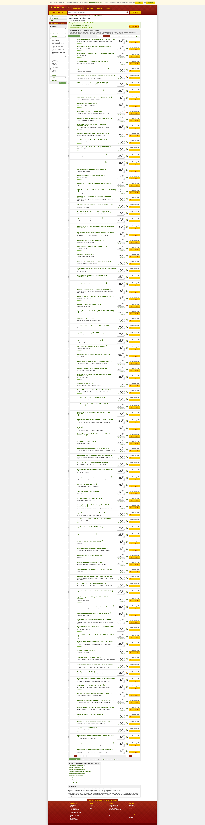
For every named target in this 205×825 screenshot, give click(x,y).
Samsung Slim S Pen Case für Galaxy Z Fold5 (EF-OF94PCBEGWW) (95, 641)
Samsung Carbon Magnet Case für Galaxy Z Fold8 (80, 771)
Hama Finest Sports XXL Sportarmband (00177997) (90, 162)
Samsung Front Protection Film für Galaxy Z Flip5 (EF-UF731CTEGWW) (96, 512)
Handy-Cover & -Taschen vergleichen (109, 759)
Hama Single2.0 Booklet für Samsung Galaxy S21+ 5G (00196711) (94, 455)
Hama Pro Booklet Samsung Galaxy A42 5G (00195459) (92, 448)
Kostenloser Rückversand (115, 809)
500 (133, 756)
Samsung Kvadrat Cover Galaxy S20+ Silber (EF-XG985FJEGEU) (94, 53)
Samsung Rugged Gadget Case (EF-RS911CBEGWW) (91, 548)
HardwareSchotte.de (72, 15)
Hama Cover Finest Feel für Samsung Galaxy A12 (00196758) (93, 721)
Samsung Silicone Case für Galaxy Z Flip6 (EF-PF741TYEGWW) (94, 389)
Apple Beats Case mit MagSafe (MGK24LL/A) (89, 304)
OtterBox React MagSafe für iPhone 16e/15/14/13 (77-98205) (93, 693)
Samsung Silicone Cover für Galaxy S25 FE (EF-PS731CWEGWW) (94, 569)
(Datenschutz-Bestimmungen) (95, 2)
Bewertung (129, 36)
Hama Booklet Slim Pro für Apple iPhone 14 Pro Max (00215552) (94, 289)
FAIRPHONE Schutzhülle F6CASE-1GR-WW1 (89, 714)
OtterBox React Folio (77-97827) (85, 383)
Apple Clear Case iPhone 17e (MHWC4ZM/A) (89, 340)
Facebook (131, 815)
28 (94, 756)
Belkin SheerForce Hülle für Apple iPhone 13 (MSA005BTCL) (93, 97)
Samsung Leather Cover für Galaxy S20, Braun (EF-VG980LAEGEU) (95, 469)
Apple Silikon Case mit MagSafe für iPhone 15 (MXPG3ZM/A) (93, 354)
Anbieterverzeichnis (113, 805)
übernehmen (63, 82)
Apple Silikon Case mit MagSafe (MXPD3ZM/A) (89, 332)
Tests (91, 808)
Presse (130, 808)
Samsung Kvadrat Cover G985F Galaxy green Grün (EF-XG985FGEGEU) (96, 268)
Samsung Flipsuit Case (74, 779)
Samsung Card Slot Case (74, 777)
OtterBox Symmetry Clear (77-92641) (80, 25)
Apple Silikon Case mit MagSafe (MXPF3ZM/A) (89, 240)
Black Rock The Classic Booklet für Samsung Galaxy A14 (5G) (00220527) (94, 197)
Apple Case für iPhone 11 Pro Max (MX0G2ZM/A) (90, 175)
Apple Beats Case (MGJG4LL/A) (85, 254)
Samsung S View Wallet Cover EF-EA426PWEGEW (90, 583)
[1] (121, 43)
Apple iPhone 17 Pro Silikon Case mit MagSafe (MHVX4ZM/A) (93, 118)
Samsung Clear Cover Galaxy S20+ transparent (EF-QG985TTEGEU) (95, 626)
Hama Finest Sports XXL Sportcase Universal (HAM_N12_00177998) (95, 735)
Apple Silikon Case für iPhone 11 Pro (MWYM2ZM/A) (91, 346)
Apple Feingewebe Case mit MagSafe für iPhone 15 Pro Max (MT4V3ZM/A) (93, 597)
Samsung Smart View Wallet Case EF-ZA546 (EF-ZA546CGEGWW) (94, 743)
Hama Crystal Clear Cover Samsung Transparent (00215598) (93, 361)
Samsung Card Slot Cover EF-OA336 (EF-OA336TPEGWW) (92, 462)
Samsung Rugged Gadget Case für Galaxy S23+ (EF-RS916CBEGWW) (96, 678)
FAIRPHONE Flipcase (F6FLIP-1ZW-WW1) (88, 491)
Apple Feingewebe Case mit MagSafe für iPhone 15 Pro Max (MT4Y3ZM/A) (93, 404)
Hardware (52, 15)
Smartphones (54, 18)
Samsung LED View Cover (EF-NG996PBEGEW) (89, 685)
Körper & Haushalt (74, 815)
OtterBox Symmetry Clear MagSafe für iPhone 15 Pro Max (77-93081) (95, 68)
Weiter (98, 756)
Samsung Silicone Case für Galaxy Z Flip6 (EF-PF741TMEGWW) (94, 707)
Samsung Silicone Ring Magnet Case (77, 765)
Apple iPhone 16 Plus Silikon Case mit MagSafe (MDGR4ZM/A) (94, 183)
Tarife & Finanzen (74, 819)
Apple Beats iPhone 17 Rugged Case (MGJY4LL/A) (91, 368)
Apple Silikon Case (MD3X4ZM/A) (86, 727)
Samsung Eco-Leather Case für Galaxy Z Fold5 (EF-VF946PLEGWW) (95, 310)
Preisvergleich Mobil (74, 809)
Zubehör (53, 20)
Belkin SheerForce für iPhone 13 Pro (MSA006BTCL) (91, 154)
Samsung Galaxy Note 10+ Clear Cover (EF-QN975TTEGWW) (93, 46)
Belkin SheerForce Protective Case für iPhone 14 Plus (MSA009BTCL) (96, 75)
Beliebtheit (106, 36)
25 (127, 756)
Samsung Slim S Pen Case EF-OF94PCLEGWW (89, 90)
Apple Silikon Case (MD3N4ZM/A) (86, 103)
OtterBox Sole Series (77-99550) (85, 318)
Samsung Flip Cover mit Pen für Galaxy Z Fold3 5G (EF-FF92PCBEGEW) (92, 125)
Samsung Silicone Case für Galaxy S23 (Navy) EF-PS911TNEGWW (95, 39)
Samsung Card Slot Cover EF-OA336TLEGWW (89, 111)
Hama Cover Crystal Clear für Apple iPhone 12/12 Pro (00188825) (94, 700)
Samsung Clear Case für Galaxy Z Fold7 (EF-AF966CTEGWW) (93, 477)
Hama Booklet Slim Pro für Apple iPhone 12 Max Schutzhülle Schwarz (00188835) (96, 227)
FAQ (110, 815)
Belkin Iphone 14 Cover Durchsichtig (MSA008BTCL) (91, 82)
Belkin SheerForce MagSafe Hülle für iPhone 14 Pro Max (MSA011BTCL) (96, 189)
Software (72, 814)
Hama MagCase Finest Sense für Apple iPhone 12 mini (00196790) (95, 419)
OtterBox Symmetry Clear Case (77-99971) (88, 498)
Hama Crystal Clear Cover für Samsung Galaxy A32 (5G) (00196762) (95, 749)
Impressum (131, 805)
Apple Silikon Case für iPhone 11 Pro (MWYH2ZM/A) (91, 246)
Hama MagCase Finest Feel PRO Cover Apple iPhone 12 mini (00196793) (93, 426)
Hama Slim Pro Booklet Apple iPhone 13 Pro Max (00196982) (93, 576)
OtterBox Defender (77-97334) (85, 650)
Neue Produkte (73, 808)
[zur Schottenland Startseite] (59, 7)
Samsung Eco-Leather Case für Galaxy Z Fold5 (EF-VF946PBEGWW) (95, 619)
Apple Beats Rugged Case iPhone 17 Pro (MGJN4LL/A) (92, 133)
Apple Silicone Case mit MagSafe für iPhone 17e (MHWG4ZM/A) (94, 591)
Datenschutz (132, 806)
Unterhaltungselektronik (75, 812)
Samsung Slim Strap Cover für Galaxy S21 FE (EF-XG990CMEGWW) (95, 664)
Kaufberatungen (93, 806)
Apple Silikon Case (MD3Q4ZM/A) (86, 534)
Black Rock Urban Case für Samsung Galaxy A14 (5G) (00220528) (94, 606)
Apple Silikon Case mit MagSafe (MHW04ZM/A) (89, 555)
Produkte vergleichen (75, 36)
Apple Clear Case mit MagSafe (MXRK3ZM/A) (89, 218)
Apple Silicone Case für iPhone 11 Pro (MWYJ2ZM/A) (91, 139)
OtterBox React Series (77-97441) (86, 484)
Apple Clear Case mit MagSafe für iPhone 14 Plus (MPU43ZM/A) (94, 296)
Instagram (131, 817)
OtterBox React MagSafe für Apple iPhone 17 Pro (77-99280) (93, 261)
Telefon (71, 816)
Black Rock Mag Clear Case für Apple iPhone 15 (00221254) (93, 613)
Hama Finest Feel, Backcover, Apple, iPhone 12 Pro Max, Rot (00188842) (93, 413)
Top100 (71, 806)
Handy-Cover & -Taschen (58, 23)
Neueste (118, 36)
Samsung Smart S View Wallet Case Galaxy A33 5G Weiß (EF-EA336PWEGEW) (93, 505)
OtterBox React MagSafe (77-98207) (86, 441)
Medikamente (73, 818)
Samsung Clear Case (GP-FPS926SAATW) (88, 657)
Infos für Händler (113, 808)
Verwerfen (150, 2)
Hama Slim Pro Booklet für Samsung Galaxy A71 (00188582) (93, 211)
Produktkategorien (56, 12)
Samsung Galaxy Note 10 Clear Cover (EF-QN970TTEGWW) (93, 146)
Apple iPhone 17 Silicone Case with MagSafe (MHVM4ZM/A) (93, 325)
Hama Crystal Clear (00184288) (85, 671)
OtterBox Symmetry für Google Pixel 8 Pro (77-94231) (91, 61)
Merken (139, 2)
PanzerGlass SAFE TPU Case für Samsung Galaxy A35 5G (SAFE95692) (96, 232)
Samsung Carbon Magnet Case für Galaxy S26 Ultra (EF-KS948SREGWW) (92, 276)
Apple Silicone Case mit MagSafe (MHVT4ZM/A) (90, 397)
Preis (113, 36)
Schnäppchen (73, 805)
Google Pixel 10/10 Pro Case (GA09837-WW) (89, 541)
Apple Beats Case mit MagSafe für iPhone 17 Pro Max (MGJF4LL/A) (95, 204)
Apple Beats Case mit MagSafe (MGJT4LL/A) (89, 527)
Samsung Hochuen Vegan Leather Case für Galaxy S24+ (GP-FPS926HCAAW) (93, 434)
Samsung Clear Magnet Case (75, 780)
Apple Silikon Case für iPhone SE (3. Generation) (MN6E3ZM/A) (94, 518)
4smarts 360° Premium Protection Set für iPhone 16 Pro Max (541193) (95, 634)
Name (123, 36)
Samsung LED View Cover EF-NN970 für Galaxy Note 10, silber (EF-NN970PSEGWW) (95, 375)
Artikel (91, 805)
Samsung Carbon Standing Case (76, 767)
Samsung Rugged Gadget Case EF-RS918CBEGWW (91, 283)
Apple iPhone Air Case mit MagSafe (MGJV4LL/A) (90, 169)
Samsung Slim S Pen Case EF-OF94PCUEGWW (89, 562)
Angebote (137, 36)
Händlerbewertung (113, 806)
